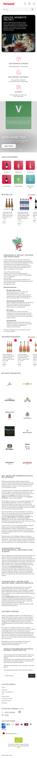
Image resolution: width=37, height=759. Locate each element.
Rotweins (12, 495)
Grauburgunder (11, 516)
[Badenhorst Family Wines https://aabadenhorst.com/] (27, 400)
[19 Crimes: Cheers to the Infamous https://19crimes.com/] (10, 447)
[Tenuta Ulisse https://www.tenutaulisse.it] (27, 384)
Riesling (4, 518)
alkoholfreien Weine (16, 566)
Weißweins (5, 496)
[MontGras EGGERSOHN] (27, 431)
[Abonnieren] (31, 676)
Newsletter (4, 703)
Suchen (3, 687)
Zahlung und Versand (7, 698)
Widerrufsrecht (5, 696)
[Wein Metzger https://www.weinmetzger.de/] (27, 447)
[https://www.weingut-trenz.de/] (10, 431)
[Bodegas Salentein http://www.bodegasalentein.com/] (27, 415)
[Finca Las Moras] (10, 400)
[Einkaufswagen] (29, 4)
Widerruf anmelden (6, 700)
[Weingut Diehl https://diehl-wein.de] (10, 384)
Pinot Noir (21, 516)
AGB (3, 694)
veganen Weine (10, 596)
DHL (5, 621)
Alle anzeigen (31, 194)
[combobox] (18, 9)
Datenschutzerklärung (7, 692)
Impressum (4, 689)
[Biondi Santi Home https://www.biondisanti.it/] (10, 415)
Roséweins (30, 496)
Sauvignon (27, 516)
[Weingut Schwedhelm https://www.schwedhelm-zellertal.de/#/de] (10, 463)
